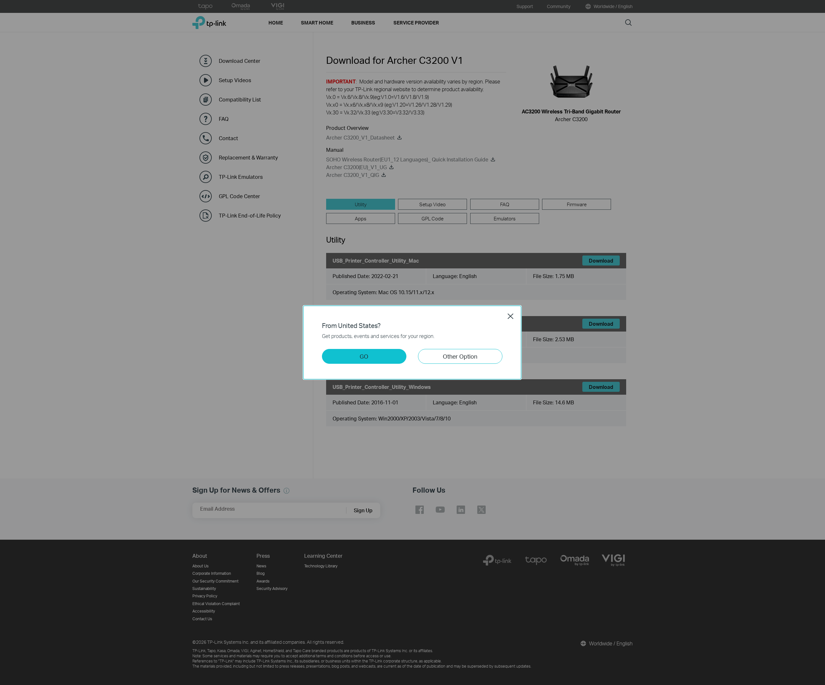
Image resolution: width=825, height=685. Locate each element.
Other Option (460, 356)
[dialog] (412, 342)
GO (364, 356)
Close (510, 316)
